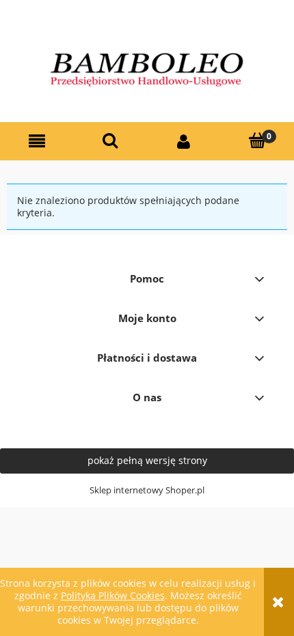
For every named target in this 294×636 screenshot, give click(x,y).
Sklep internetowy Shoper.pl (147, 490)
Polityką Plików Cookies (113, 595)
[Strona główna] (147, 68)
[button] (37, 142)
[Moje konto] (184, 142)
